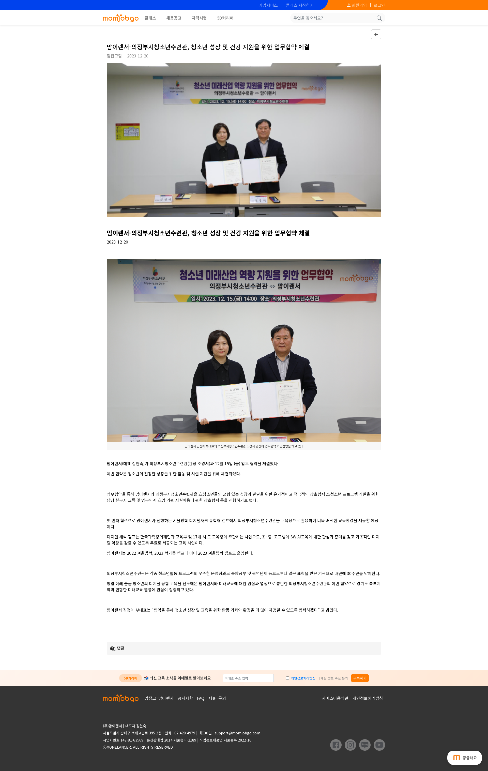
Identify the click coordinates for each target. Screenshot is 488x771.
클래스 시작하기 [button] (300, 5)
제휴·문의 (217, 698)
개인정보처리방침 (303, 678)
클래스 (150, 18)
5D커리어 (225, 18)
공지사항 (185, 698)
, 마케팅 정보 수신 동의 (319, 678)
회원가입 (359, 5)
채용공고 (173, 18)
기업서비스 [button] (268, 5)
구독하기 (360, 678)
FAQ (200, 698)
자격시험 (199, 18)
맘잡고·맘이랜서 (159, 698)
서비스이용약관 (335, 698)
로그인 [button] (379, 5)
